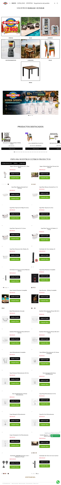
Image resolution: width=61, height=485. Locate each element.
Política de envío (35, 483)
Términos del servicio (29, 483)
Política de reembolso (22, 483)
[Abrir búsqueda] (10, 3)
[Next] (58, 103)
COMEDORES (30, 60)
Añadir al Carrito (12, 148)
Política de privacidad (15, 483)
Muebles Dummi (7, 483)
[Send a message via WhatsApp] (58, 482)
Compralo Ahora (15, 177)
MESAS (30, 82)
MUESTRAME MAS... (30, 477)
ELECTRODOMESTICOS (11, 60)
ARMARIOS (50, 37)
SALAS (30, 37)
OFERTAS (11, 37)
